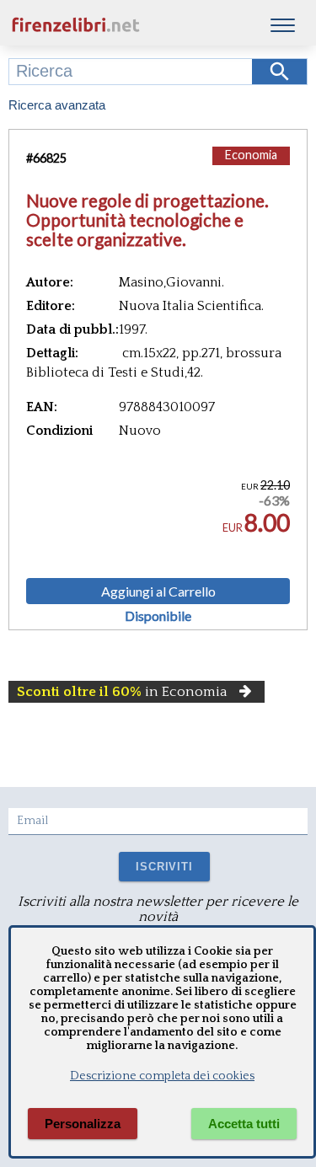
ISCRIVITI (164, 866)
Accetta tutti (244, 1123)
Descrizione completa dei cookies (162, 1076)
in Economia (122, 691)
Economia (251, 154)
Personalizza (83, 1123)
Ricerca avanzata (56, 105)
